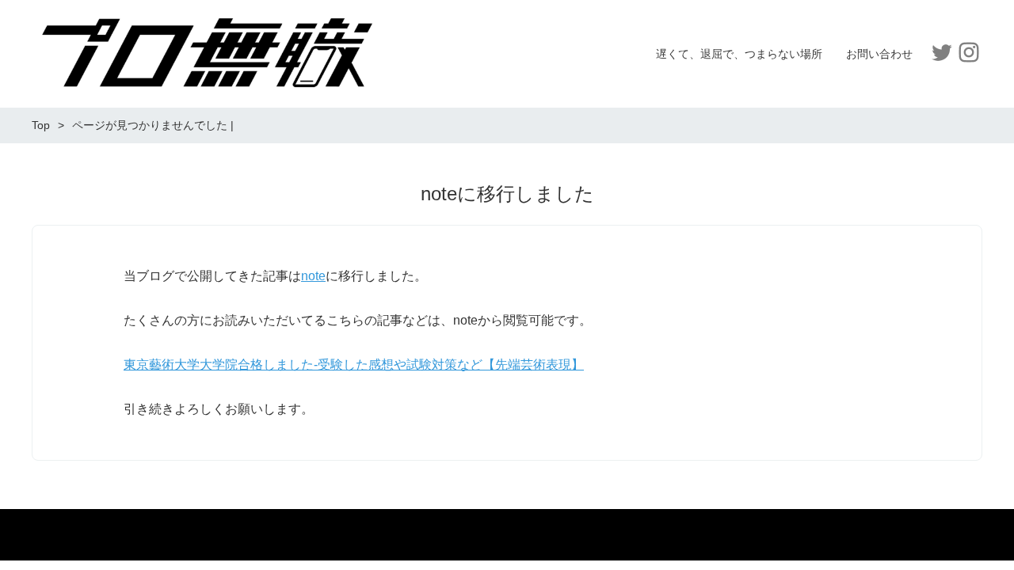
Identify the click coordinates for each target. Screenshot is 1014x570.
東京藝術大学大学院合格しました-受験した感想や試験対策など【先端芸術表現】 (354, 364)
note (313, 276)
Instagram (969, 52)
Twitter (942, 52)
